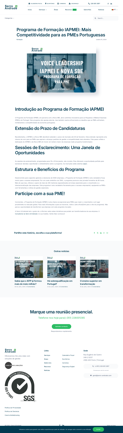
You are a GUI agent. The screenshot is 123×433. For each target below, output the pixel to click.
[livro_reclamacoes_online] (14, 362)
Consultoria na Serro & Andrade (26, 214)
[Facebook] (94, 233)
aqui (84, 164)
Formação (20, 39)
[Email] (107, 233)
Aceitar (98, 429)
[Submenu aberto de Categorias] (13, 18)
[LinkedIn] (100, 233)
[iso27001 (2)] (20, 372)
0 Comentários (31, 286)
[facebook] (108, 3)
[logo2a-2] (12, 6)
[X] (97, 233)
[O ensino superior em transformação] (94, 267)
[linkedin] (111, 3)
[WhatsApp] (104, 233)
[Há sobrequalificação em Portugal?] (61, 267)
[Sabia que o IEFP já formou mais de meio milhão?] (29, 267)
